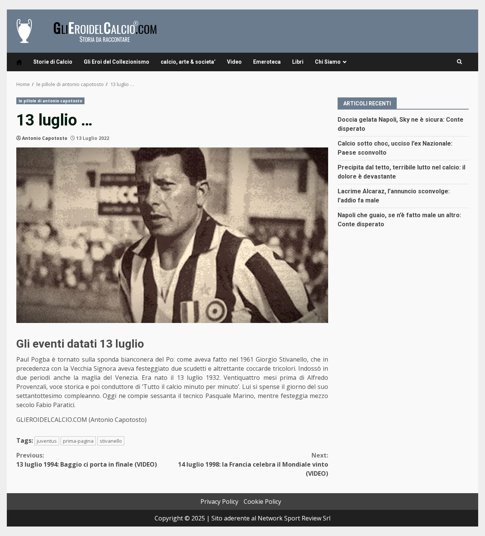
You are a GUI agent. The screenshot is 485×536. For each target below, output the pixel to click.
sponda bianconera (125, 359)
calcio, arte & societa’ (188, 62)
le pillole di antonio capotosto (50, 100)
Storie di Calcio (52, 62)
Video (234, 62)
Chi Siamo (328, 62)
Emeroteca (267, 62)
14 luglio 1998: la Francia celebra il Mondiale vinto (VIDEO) (253, 464)
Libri (298, 62)
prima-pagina (78, 440)
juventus (47, 440)
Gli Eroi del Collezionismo (116, 62)
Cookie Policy (262, 501)
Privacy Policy (219, 501)
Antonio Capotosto (44, 138)
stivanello (111, 440)
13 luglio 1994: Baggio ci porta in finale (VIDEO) (86, 460)
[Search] (459, 62)
